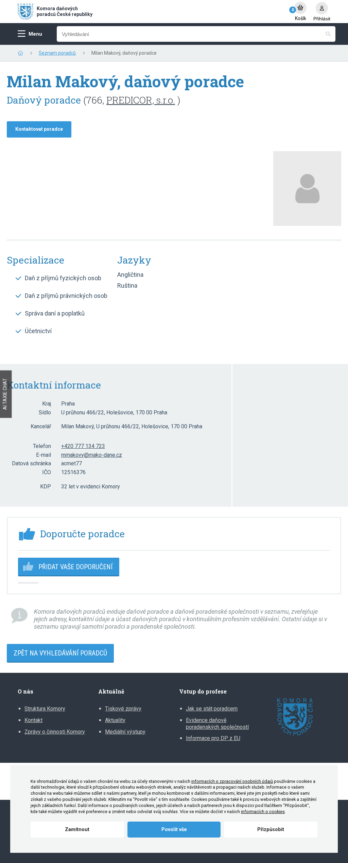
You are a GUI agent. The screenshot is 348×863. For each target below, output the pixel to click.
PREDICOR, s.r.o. (140, 100)
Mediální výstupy (125, 732)
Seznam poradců (57, 53)
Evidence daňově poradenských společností (217, 723)
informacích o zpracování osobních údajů (232, 781)
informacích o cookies (263, 811)
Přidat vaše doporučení (75, 567)
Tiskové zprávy (123, 708)
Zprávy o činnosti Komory (54, 732)
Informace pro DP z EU (213, 738)
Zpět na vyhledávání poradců (60, 653)
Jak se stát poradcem (212, 708)
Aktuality (115, 720)
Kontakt (33, 720)
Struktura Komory (44, 708)
